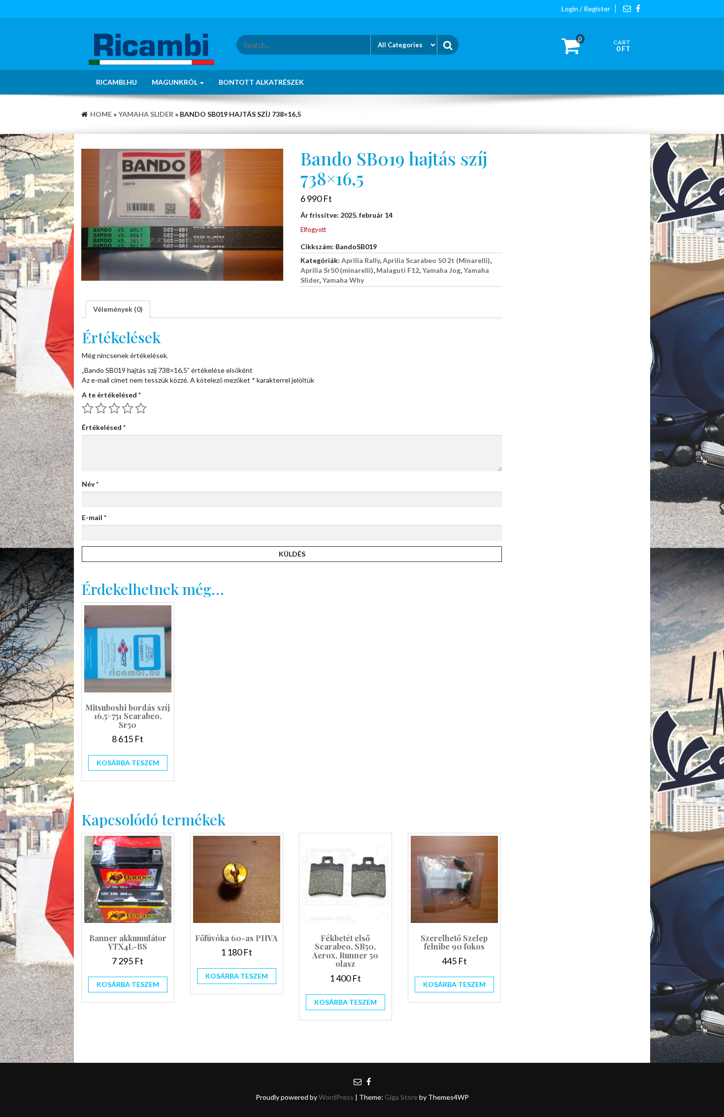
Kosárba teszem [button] (128, 762)
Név (90, 484)
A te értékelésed (111, 395)
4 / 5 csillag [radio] (127, 408)
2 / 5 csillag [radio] (101, 408)
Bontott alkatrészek (261, 82)
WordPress (336, 1097)
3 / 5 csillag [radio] (114, 408)
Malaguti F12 (397, 270)
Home (101, 114)
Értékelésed (104, 427)
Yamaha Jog (441, 270)
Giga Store (401, 1097)
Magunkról (175, 82)
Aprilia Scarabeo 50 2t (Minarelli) (436, 260)
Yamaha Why (343, 280)
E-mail (94, 517)
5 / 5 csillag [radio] (141, 408)
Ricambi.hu (116, 82)
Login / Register (585, 8)
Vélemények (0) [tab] (118, 309)
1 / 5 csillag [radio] (88, 408)
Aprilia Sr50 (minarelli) (336, 270)
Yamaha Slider (145, 114)
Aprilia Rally (360, 260)
